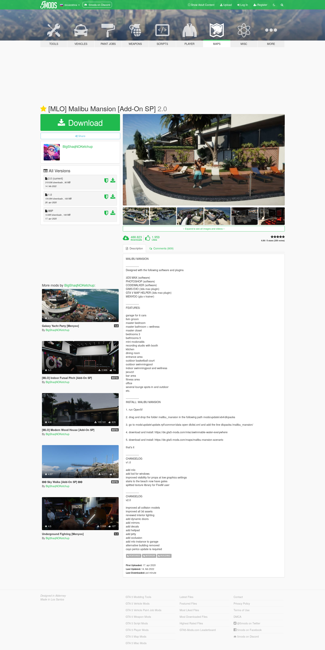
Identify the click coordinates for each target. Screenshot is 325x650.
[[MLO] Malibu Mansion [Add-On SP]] (204, 159)
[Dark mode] (274, 4)
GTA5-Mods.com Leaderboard (198, 630)
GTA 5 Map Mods (136, 636)
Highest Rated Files (191, 623)
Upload (227, 5)
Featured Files (188, 603)
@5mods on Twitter (248, 623)
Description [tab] (135, 248)
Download (84, 122)
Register (262, 5)
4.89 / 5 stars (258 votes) (273, 240)
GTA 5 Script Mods (137, 623)
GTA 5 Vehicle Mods (138, 603)
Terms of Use (242, 610)
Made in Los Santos (52, 599)
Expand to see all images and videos (204, 228)
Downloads (136, 240)
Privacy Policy (242, 603)
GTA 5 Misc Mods (136, 643)
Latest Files (186, 597)
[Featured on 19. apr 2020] (43, 108)
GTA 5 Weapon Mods (138, 617)
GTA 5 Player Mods (137, 630)
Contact (238, 597)
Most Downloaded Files (193, 617)
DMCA (237, 617)
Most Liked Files (189, 610)
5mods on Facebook (249, 630)
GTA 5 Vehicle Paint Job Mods (143, 610)
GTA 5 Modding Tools (138, 597)
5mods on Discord (247, 636)
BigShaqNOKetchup (78, 146)
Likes (154, 240)
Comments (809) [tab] (163, 248)
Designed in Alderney (53, 595)
